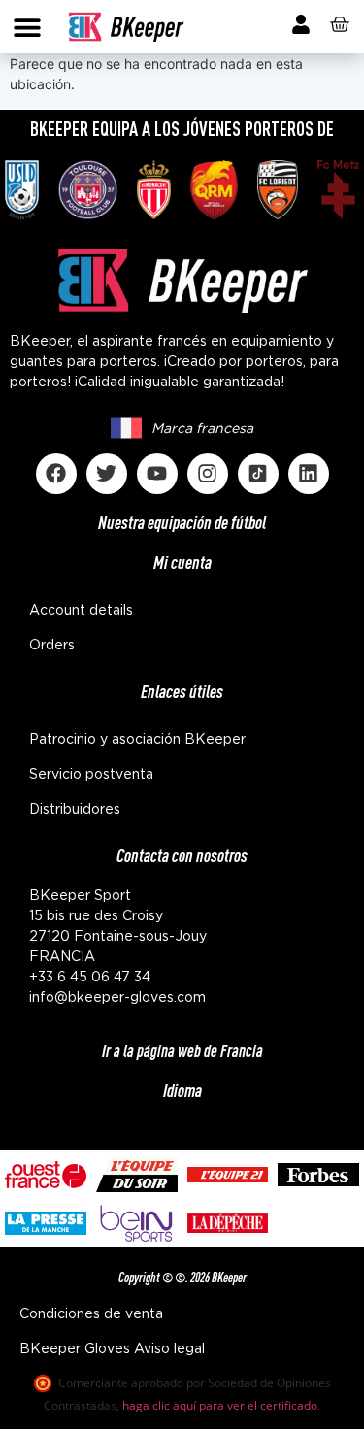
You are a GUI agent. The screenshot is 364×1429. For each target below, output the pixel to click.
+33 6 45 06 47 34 (89, 977)
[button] (27, 27)
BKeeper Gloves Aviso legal (112, 1349)
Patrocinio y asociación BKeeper (137, 740)
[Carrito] (339, 24)
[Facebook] (56, 473)
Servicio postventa (91, 774)
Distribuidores (74, 809)
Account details (81, 610)
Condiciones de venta (91, 1314)
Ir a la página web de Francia (182, 1050)
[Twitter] (106, 473)
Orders (52, 645)
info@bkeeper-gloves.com (117, 998)
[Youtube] (157, 473)
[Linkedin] (308, 473)
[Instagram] (207, 473)
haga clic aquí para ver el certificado (219, 1405)
